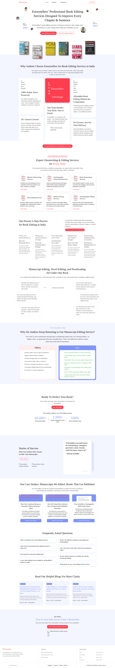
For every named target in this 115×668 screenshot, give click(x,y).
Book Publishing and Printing (47, 654)
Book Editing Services (34, 197)
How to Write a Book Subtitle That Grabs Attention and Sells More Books (83, 589)
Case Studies (82, 654)
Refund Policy (99, 654)
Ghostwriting (23, 583)
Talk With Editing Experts (66, 33)
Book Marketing (44, 657)
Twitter (60, 665)
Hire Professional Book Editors (57, 627)
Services (54, 2)
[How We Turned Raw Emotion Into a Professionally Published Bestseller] (57, 497)
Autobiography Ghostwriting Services (60, 178)
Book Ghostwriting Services (86, 178)
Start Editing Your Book (48, 33)
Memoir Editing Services (58, 197)
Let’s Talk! (92, 2)
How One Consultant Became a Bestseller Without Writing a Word (31, 506)
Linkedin (65, 665)
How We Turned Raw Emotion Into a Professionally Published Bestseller (57, 506)
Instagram (50, 665)
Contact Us (81, 659)
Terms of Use (99, 657)
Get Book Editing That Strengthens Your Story (57, 146)
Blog (80, 657)
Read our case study (30, 520)
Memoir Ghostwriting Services (34, 178)
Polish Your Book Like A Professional (75, 229)
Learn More (23, 189)
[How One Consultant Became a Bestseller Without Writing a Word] (31, 497)
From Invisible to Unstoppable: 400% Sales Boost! (84, 505)
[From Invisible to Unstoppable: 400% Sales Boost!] (84, 497)
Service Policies (99, 652)
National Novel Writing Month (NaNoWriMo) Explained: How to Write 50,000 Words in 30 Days (30, 590)
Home (46, 2)
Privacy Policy (99, 659)
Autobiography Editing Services (87, 197)
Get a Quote (24, 459)
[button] (88, 471)
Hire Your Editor (57, 407)
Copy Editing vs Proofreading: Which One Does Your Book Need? (56, 589)
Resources (63, 2)
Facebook (55, 665)
